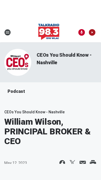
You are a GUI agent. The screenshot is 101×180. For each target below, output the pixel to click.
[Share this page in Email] (82, 163)
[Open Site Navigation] (7, 32)
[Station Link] (48, 32)
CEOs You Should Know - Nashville (34, 112)
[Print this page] (93, 163)
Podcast (16, 91)
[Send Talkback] (81, 32)
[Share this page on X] (72, 163)
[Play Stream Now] (92, 32)
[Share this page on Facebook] (62, 163)
